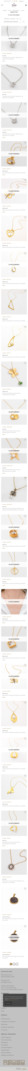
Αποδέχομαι (8, 1003)
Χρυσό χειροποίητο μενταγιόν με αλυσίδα (13, 172)
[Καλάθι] (26, 5)
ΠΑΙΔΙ (22, 10)
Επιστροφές (4, 1042)
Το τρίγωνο (4, 1030)
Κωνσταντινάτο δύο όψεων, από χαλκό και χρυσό (13, 919)
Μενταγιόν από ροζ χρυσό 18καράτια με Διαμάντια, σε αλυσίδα (13, 881)
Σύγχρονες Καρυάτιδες (7, 1027)
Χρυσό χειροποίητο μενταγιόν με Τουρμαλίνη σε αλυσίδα (11, 393)
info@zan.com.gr (7, 982)
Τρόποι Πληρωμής (6, 1037)
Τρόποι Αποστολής (6, 1040)
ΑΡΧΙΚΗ (4, 10)
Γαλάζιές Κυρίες (5, 1019)
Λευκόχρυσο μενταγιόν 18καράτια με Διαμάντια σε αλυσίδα (12, 134)
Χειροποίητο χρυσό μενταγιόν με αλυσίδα (13, 546)
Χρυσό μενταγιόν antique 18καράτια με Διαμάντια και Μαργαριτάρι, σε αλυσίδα (13, 509)
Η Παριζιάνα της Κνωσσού (8, 1021)
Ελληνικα (21, 1)
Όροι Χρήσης (4, 1045)
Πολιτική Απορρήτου (6, 1047)
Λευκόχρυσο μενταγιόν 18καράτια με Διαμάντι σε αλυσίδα (12, 58)
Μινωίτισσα (4, 1024)
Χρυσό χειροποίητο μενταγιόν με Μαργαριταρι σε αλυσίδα (11, 431)
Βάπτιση (3, 1008)
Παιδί (2, 1002)
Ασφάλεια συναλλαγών (7, 1055)
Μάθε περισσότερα (13, 999)
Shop (9, 10)
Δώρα (2, 1011)
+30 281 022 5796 (7, 1)
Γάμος (3, 1005)
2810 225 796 (5, 980)
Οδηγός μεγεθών (6, 1052)
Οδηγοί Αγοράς (5, 1050)
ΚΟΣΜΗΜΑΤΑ (16, 10)
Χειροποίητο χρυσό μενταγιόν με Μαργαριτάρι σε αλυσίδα (11, 842)
